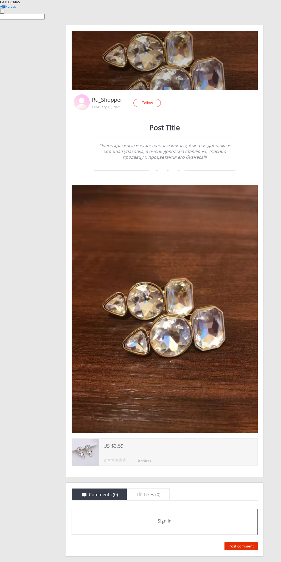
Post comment (241, 546)
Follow (147, 103)
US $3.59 (113, 445)
